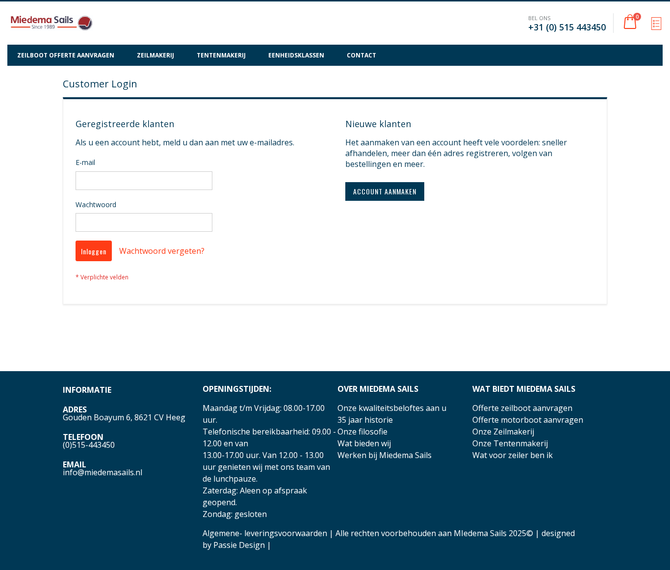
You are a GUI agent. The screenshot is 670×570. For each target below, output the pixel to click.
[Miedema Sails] (51, 23)
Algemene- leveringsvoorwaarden (265, 533)
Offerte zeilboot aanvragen (522, 408)
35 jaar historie (365, 419)
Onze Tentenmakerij (510, 443)
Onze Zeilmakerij (503, 431)
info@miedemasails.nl (102, 472)
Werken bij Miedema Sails (384, 455)
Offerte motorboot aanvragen (527, 419)
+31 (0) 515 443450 (567, 27)
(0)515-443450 (89, 444)
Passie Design (239, 545)
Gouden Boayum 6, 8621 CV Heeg (124, 417)
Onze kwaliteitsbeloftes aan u (391, 408)
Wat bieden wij (364, 443)
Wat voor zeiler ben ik (512, 455)
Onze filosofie (362, 431)
